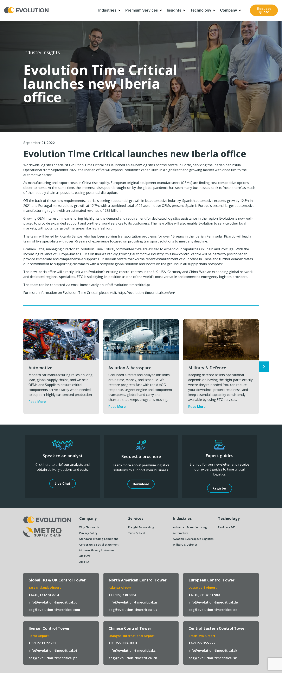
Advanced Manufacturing (190, 527)
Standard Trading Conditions (98, 539)
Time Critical (136, 533)
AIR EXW (84, 556)
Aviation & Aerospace (129, 368)
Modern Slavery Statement (97, 550)
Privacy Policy (88, 533)
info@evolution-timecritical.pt (127, 284)
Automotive (40, 368)
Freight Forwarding (141, 527)
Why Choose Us (89, 527)
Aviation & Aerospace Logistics (193, 539)
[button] (109, 10)
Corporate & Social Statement (98, 544)
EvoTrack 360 (226, 527)
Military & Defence (207, 368)
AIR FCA (84, 562)
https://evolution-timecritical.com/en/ (146, 292)
